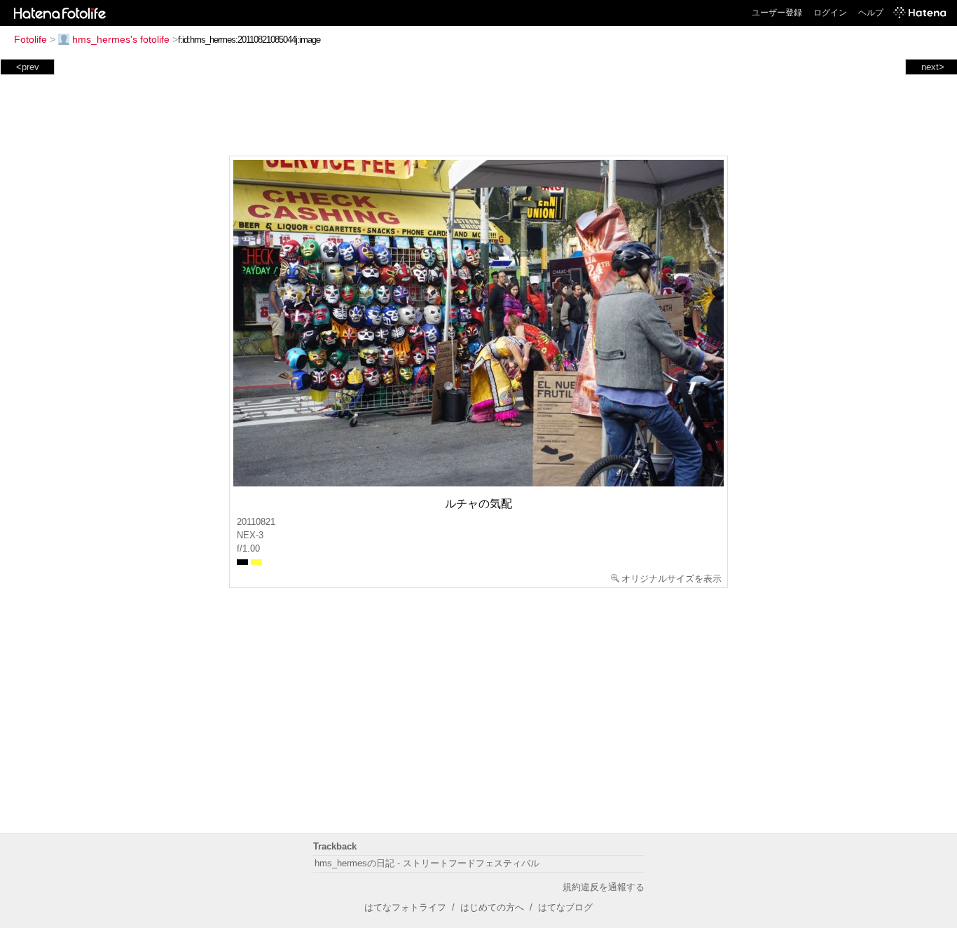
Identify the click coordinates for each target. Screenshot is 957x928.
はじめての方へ (492, 907)
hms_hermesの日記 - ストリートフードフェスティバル (427, 863)
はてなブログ (565, 907)
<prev (27, 67)
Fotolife (30, 39)
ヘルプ (870, 13)
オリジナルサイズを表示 (671, 578)
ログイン (830, 13)
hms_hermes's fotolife (121, 39)
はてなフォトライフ (405, 907)
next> (932, 67)
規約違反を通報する (604, 887)
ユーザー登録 (777, 13)
